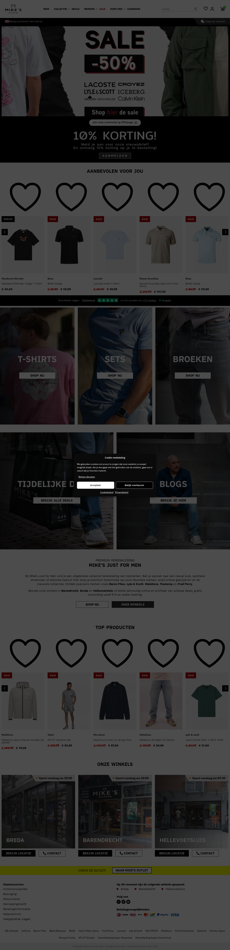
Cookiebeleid (106, 492)
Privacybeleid (121, 492)
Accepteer (95, 485)
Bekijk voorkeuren (134, 485)
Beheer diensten (87, 476)
